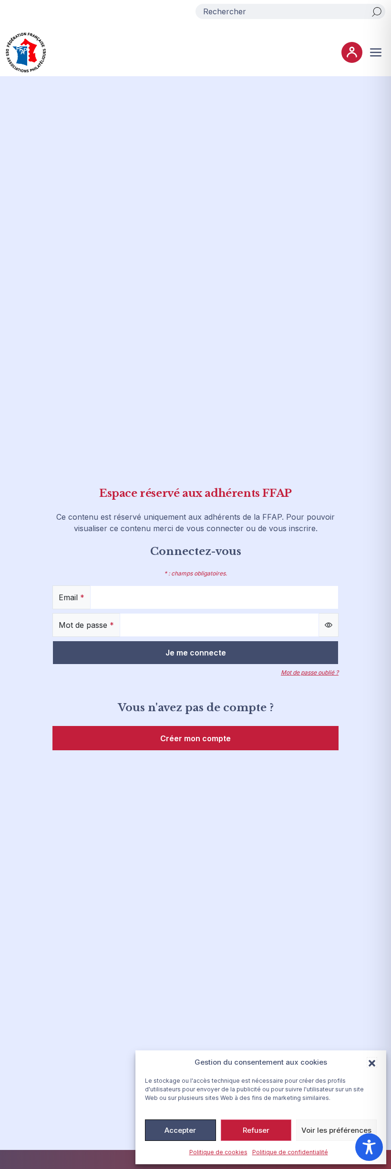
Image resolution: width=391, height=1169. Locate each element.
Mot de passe (86, 625)
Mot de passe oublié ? (310, 672)
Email (71, 597)
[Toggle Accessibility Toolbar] (369, 1147)
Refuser (256, 1130)
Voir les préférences (336, 1130)
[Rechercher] (376, 11)
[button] (372, 1062)
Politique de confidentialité (290, 1152)
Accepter (180, 1130)
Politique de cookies (218, 1152)
